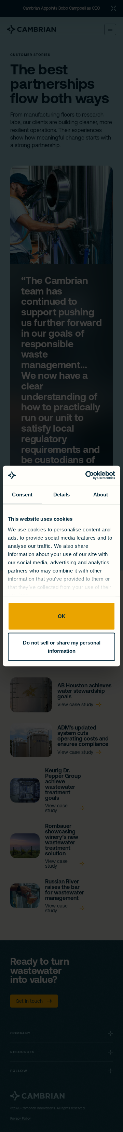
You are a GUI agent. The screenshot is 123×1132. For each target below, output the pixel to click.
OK (62, 616)
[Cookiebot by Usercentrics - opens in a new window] (86, 475)
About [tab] (100, 494)
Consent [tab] (22, 494)
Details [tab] (61, 494)
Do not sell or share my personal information (61, 647)
